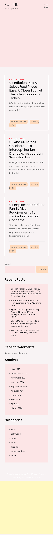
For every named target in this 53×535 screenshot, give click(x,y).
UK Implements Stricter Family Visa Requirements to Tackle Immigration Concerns (27, 212)
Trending (15, 447)
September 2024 (19, 386)
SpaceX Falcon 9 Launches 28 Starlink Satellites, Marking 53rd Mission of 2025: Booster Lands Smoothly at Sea (26, 292)
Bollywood (16, 434)
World (14, 455)
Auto (13, 429)
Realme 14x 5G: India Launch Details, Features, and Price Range (25, 332)
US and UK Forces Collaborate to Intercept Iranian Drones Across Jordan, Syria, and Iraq (26, 149)
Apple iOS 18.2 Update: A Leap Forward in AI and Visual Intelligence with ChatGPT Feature (25, 313)
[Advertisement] (26, 37)
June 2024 (16, 395)
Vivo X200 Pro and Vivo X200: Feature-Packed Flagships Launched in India (25, 323)
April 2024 (16, 403)
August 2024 (17, 391)
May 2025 (15, 369)
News (13, 438)
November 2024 (19, 378)
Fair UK (12, 4)
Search (8, 264)
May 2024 (16, 399)
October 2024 (18, 382)
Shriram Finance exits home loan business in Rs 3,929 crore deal (26, 303)
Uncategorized (17, 79)
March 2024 (17, 408)
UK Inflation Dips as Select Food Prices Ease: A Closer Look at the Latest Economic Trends (25, 90)
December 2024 (19, 373)
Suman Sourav (18, 121)
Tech (13, 442)
